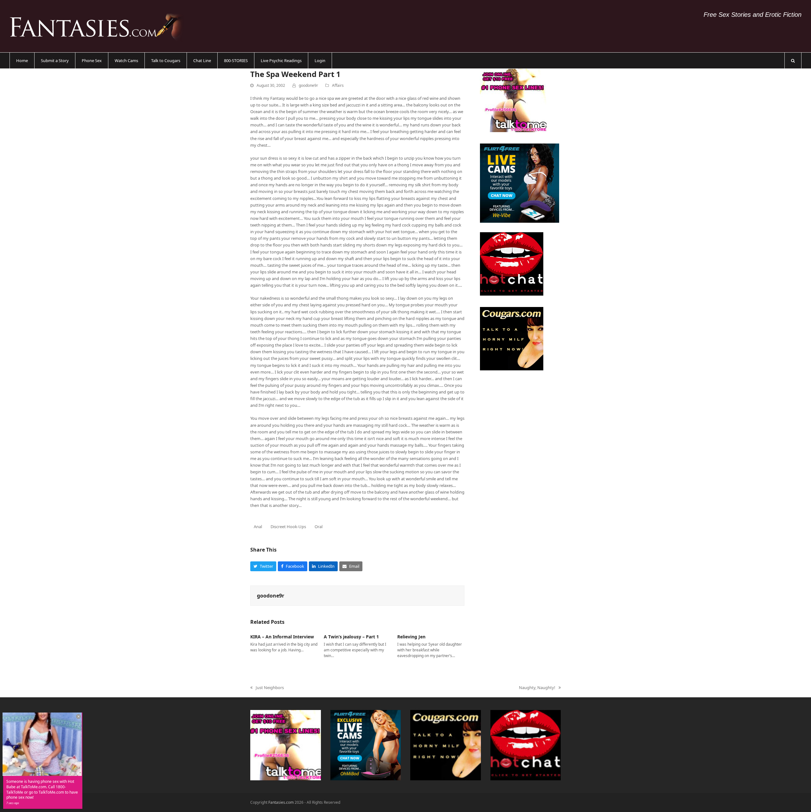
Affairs (338, 85)
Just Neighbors (267, 688)
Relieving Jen (411, 637)
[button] (793, 60)
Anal (258, 526)
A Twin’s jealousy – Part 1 (351, 637)
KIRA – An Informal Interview (282, 637)
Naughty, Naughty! (537, 688)
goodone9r (308, 85)
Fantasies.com (281, 802)
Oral (318, 526)
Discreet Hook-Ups (288, 526)
